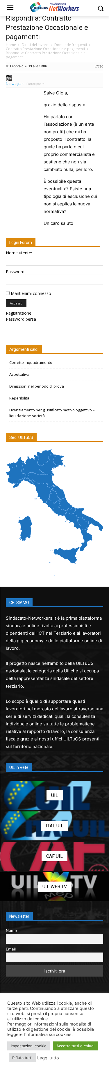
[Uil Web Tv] (54, 886)
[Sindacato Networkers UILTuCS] (54, 7)
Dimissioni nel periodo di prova (36, 386)
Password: (15, 271)
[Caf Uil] (54, 856)
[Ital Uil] (54, 825)
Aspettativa (19, 374)
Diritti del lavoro (35, 44)
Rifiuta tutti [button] (22, 1057)
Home (11, 44)
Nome (11, 930)
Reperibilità (19, 398)
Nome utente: (19, 253)
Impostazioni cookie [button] (29, 1045)
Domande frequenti (70, 44)
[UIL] (54, 795)
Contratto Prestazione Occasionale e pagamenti (45, 48)
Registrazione (18, 313)
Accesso (16, 303)
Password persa (21, 319)
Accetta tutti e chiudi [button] (75, 1045)
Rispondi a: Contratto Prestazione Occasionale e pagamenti (47, 27)
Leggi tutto (48, 1058)
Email (11, 949)
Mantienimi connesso (31, 293)
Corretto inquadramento (30, 362)
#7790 (98, 66)
